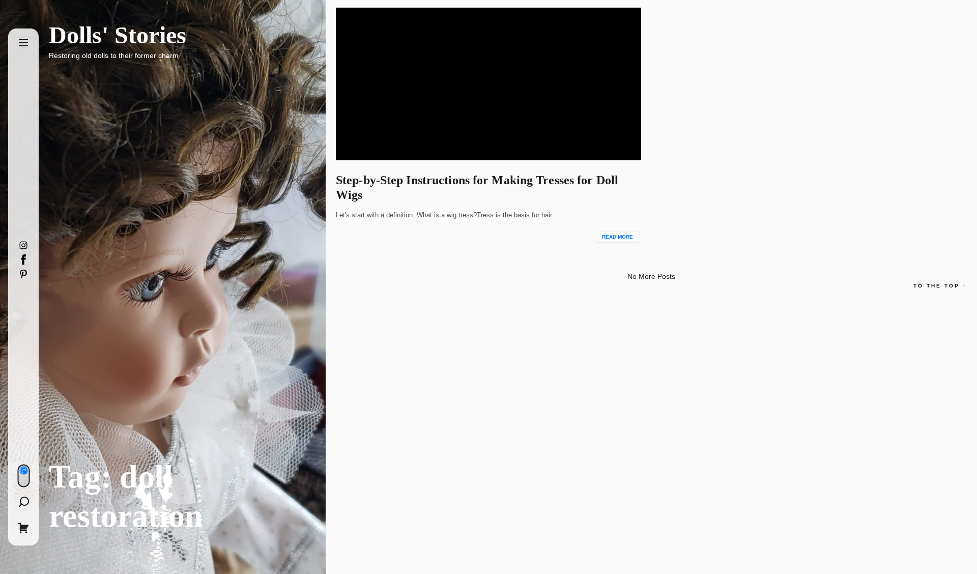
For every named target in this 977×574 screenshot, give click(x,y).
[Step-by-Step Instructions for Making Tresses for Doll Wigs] (488, 84)
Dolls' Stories (117, 34)
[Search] (23, 502)
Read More (617, 237)
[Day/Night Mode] (23, 476)
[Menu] (23, 43)
